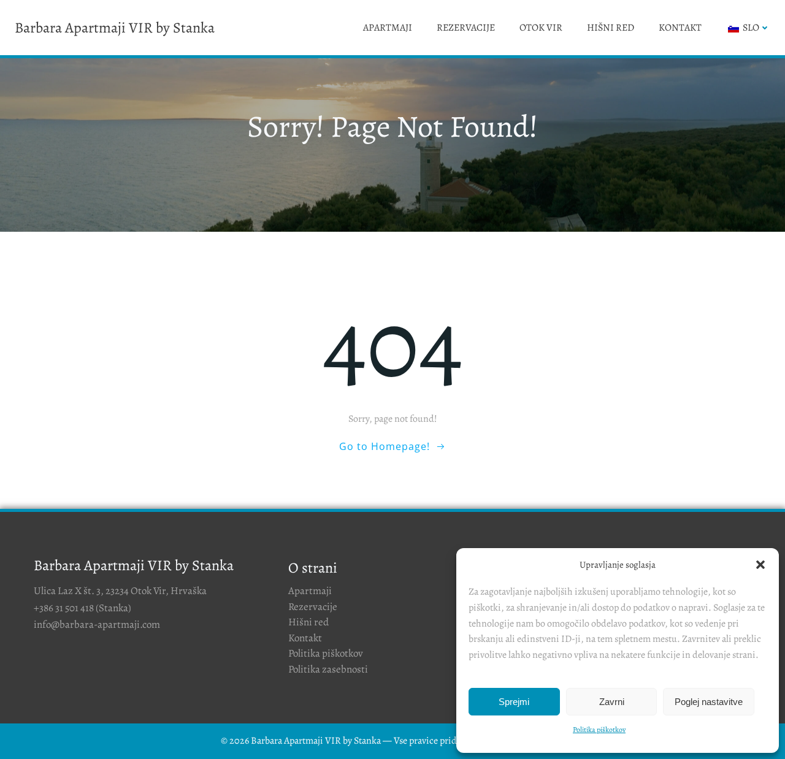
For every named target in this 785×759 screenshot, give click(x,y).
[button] (760, 565)
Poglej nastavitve (709, 701)
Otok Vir (540, 27)
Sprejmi (514, 701)
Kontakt (680, 27)
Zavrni (611, 701)
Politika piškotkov (599, 729)
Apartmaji (387, 27)
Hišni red (610, 27)
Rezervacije (466, 27)
